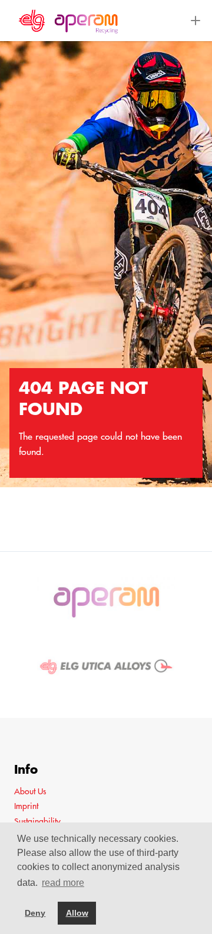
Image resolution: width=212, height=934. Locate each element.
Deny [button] (35, 913)
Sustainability (37, 821)
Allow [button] (77, 913)
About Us (30, 791)
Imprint (26, 806)
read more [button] (63, 883)
